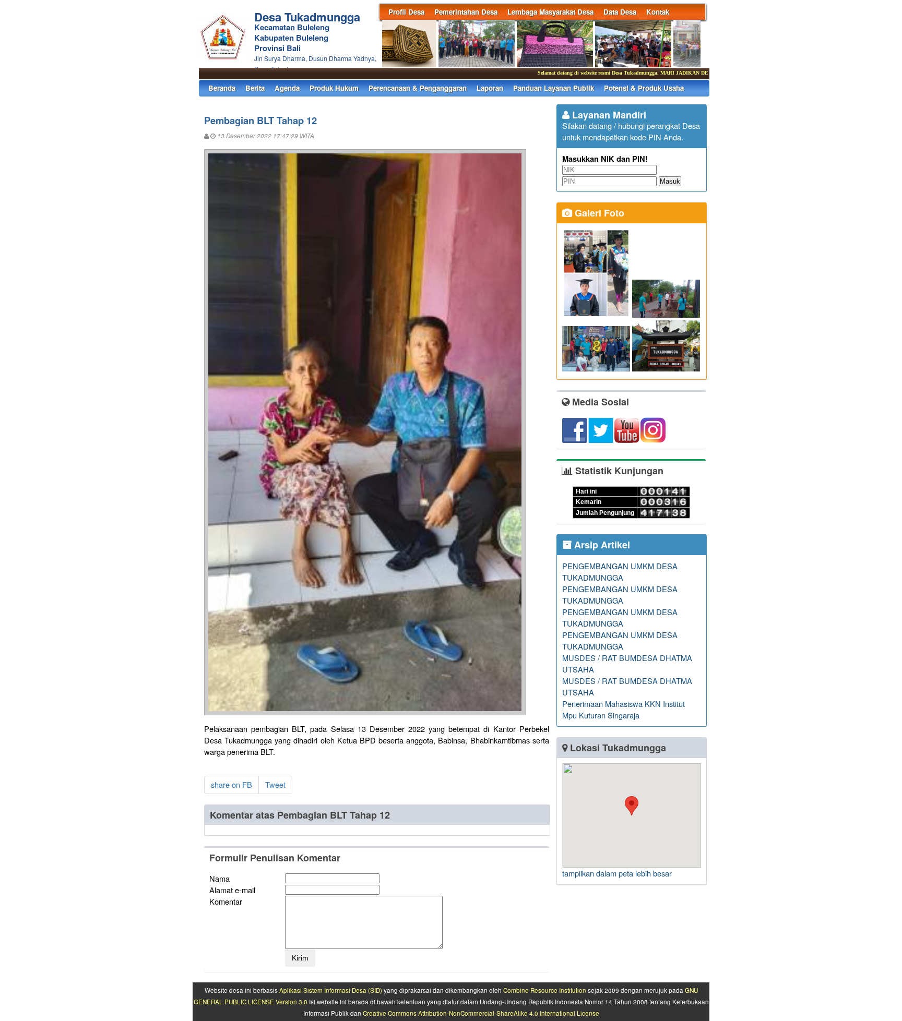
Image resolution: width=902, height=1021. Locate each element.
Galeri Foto (598, 213)
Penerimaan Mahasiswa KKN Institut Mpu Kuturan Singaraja (623, 709)
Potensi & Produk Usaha (644, 88)
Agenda (287, 88)
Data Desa (619, 12)
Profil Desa (406, 12)
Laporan (490, 88)
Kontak (657, 12)
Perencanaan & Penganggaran (418, 88)
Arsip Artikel (601, 544)
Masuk (670, 181)
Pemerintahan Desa (465, 12)
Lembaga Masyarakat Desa (550, 12)
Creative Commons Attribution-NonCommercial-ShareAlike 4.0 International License (481, 1013)
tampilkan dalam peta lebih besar (617, 873)
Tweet (275, 784)
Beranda (221, 88)
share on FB (231, 784)
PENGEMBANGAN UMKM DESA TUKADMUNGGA (620, 571)
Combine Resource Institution (544, 990)
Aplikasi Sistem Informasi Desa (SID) (330, 990)
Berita (255, 88)
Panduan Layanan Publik (553, 88)
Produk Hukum (334, 88)
